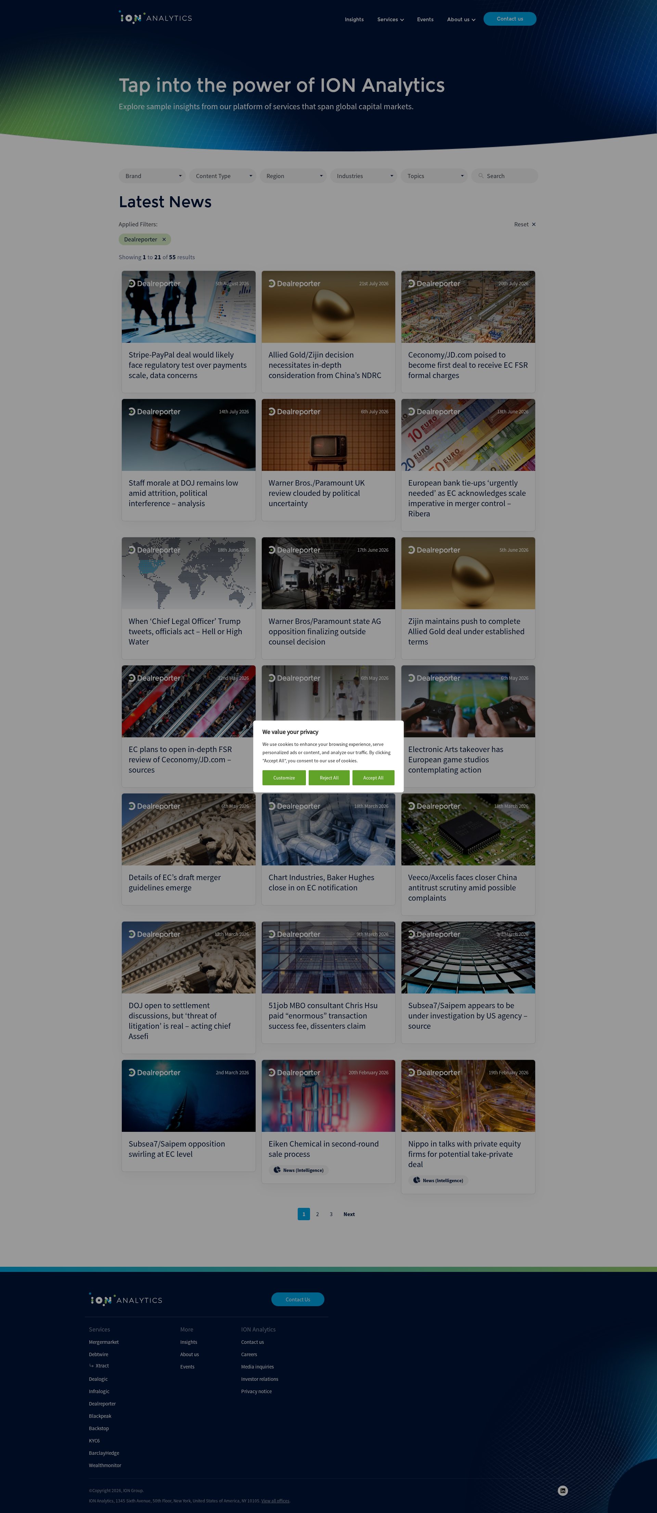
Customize (284, 778)
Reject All (329, 778)
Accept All (373, 778)
